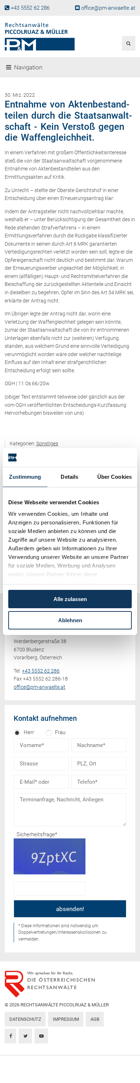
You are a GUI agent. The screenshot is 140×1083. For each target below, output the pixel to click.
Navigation (28, 67)
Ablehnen (70, 620)
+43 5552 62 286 (30, 8)
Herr (29, 732)
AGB (94, 1019)
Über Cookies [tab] (114, 477)
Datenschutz (25, 1019)
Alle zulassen (70, 599)
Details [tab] (69, 477)
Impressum (66, 1019)
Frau (60, 732)
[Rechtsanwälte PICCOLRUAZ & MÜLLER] (48, 37)
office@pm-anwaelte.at (108, 8)
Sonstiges (47, 443)
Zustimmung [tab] (25, 477)
